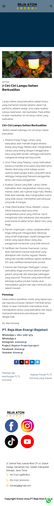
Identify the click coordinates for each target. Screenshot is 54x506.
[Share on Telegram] (37, 362)
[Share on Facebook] (16, 362)
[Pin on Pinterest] (26, 362)
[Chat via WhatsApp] (48, 500)
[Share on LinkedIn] (32, 362)
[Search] (51, 6)
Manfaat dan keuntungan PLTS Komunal (11, 376)
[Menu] (3, 6)
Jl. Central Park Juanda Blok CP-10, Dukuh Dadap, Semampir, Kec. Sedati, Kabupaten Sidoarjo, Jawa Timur (27, 467)
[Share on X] (21, 362)
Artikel (6, 82)
